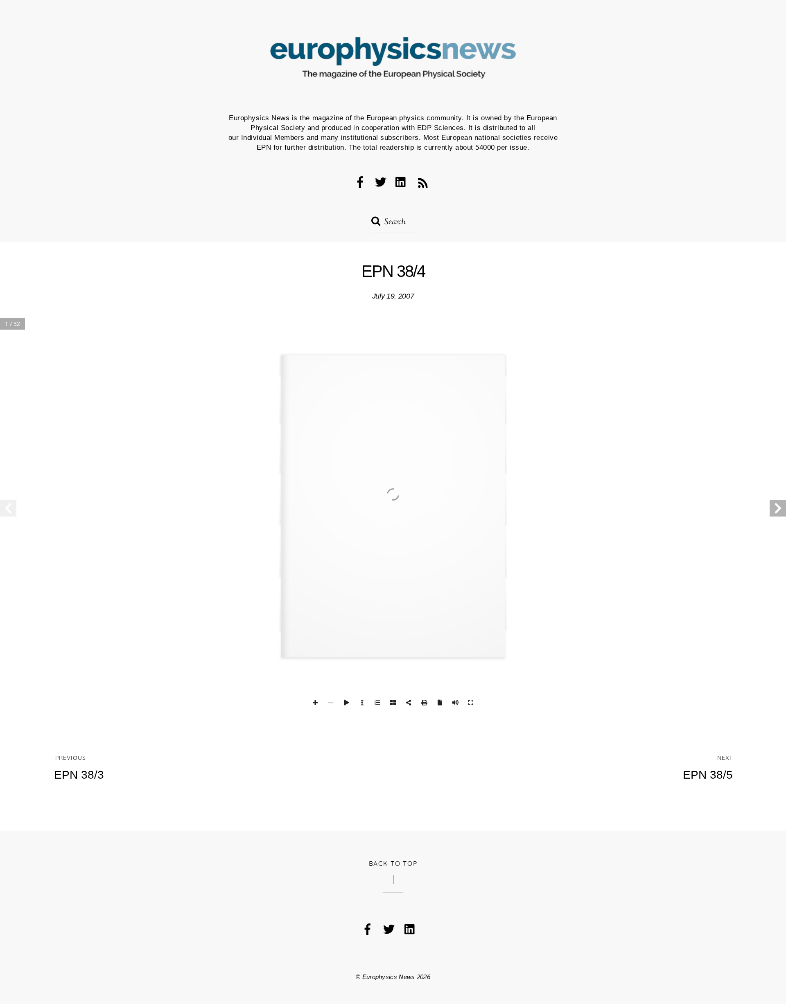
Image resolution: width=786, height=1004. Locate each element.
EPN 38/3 (79, 768)
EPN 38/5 (708, 768)
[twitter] (381, 182)
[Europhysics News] (393, 65)
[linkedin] (401, 182)
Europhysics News (388, 976)
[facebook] (360, 182)
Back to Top (393, 863)
